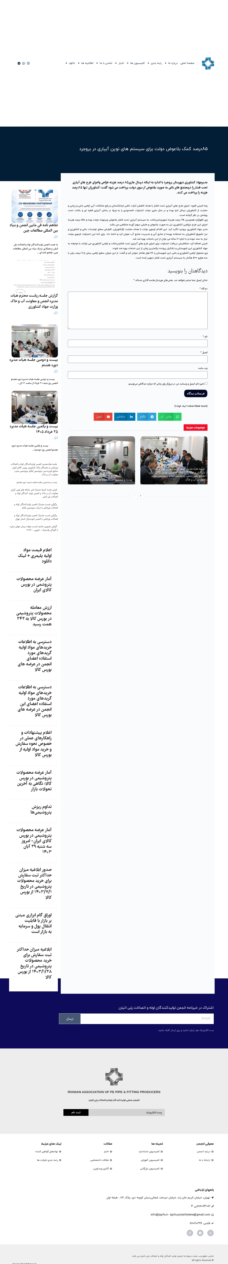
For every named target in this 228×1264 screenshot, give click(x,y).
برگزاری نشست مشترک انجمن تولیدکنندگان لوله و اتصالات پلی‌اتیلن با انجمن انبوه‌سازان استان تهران (36, 517)
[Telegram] (200, 1233)
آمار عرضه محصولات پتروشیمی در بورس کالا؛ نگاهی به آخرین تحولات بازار (34, 781)
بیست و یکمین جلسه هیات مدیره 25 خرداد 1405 (34, 429)
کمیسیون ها (137, 63)
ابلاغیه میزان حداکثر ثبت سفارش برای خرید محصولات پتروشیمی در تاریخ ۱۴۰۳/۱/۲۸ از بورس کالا (34, 963)
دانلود (72, 63)
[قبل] (134, 496)
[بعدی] (140, 496)
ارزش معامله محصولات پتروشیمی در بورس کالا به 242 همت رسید (33, 616)
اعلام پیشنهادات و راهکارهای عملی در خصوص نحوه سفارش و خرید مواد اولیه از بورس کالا (33, 744)
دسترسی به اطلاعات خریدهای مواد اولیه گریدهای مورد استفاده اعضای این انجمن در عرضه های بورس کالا (34, 701)
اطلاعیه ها (87, 63)
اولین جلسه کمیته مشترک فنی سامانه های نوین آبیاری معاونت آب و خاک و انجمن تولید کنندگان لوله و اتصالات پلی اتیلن (34, 493)
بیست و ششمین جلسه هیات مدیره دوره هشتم (107, 480)
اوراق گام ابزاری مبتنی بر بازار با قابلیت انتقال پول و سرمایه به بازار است (33, 923)
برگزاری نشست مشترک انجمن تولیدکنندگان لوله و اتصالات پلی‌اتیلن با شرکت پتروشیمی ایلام (36, 506)
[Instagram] (190, 1233)
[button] (170, 417)
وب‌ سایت (203, 368)
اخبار (121, 63)
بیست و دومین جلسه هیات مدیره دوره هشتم (33, 362)
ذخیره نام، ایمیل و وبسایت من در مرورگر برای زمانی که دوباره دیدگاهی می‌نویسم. (166, 384)
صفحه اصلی (187, 63)
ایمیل (204, 352)
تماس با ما (106, 63)
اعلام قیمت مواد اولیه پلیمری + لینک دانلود (34, 556)
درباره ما (173, 63)
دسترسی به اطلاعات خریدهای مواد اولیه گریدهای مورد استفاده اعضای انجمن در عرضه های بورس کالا (34, 656)
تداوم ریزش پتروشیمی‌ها (41, 810)
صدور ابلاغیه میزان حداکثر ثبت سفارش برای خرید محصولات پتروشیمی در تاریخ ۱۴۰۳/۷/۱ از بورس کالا (34, 884)
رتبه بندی (156, 63)
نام (205, 337)
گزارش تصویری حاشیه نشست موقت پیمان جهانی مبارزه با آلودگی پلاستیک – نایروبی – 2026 (34, 528)
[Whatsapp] (210, 1233)
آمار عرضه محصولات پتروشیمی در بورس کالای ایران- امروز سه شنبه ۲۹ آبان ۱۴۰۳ (34, 841)
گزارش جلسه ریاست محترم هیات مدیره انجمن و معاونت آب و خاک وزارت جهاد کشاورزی (34, 301)
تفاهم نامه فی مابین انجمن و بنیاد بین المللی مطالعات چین (33, 228)
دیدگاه (204, 289)
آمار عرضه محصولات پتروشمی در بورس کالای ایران (34, 584)
